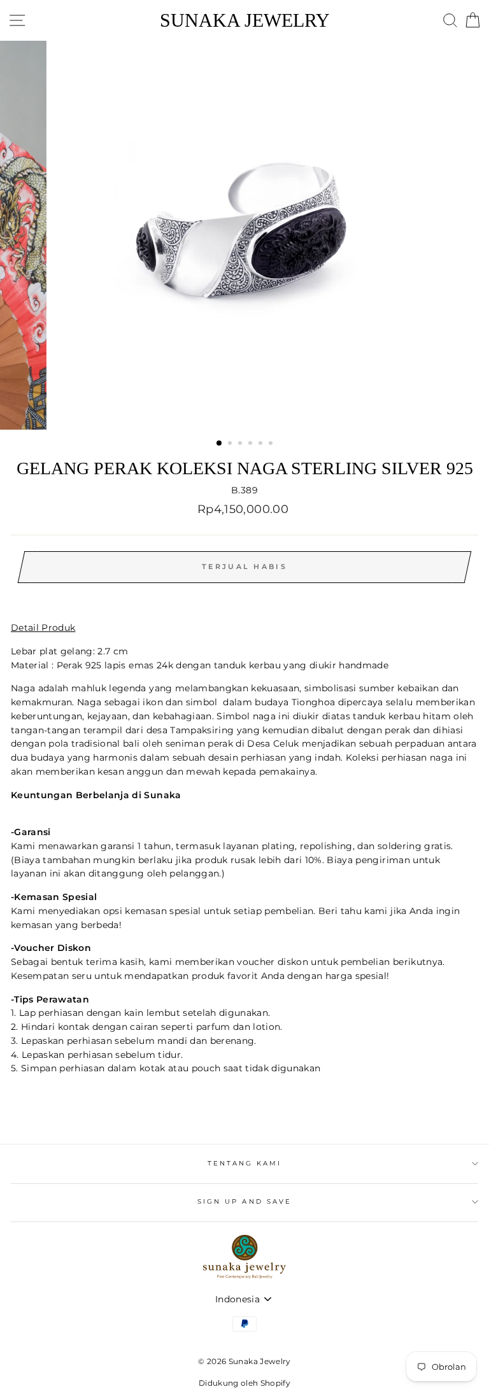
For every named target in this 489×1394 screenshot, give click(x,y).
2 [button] (231, 444)
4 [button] (251, 444)
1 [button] (219, 443)
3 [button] (241, 444)
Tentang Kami (245, 1163)
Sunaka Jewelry (245, 20)
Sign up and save (244, 1201)
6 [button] (272, 444)
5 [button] (262, 444)
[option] (245, 235)
